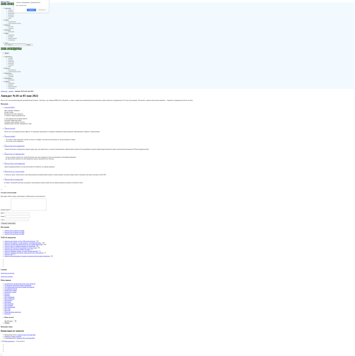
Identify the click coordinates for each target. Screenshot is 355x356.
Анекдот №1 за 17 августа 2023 (14, 171)
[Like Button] (5, 127)
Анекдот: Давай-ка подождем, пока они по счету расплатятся (23, 253)
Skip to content (5, 1)
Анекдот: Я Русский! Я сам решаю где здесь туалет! (20, 248)
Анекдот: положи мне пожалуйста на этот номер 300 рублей (23, 244)
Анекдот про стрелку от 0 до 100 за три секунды (19, 241)
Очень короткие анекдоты (12, 312)
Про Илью (7, 302)
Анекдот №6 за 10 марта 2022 (13, 179)
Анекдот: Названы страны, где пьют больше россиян (21, 251)
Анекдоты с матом (10, 292)
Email (3, 216)
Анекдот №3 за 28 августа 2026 (14, 232)
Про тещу (7, 308)
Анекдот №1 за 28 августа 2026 (14, 230)
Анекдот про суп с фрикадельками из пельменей (19, 246)
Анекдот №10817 (9, 136)
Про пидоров (8, 305)
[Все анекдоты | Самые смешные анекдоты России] (12, 5)
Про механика (9, 303)
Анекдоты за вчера (7, 276)
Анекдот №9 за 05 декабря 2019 (14, 146)
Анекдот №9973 (9, 107)
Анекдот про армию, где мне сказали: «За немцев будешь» (22, 243)
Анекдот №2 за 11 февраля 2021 (14, 154)
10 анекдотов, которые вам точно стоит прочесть (19, 284)
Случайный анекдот (10, 289)
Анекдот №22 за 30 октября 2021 (14, 163)
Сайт (2, 220)
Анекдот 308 (8, 254)
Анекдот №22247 (9, 128)
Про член (7, 310)
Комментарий (6, 210)
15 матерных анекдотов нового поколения (17, 285)
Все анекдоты (10, 341)
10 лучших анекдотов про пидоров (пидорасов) (19, 287)
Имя (3, 213)
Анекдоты (4, 91)
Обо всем (7, 313)
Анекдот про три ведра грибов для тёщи (17, 249)
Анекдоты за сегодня (7, 273)
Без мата (7, 294)
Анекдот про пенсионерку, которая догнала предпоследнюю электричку (27, 256)
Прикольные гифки (10, 290)
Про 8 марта (8, 300)
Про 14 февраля (9, 297)
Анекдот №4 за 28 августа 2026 (14, 234)
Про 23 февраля (9, 299)
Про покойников (9, 307)
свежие (11, 91)
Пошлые (7, 295)
